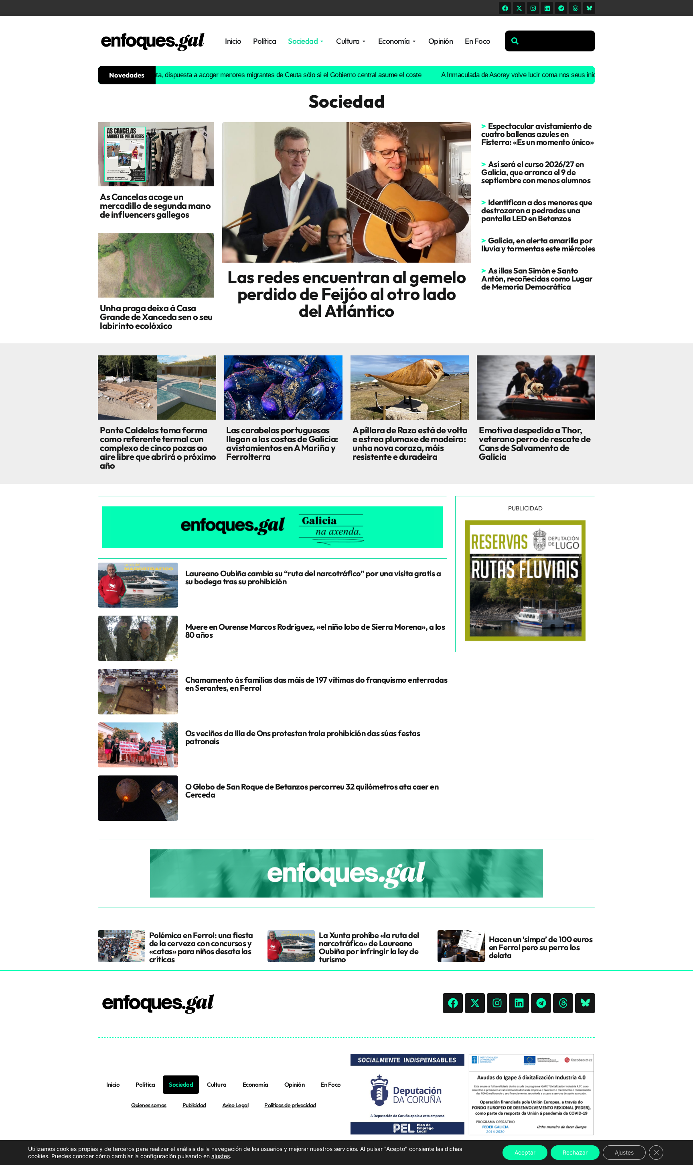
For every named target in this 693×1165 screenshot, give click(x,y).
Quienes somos (148, 1105)
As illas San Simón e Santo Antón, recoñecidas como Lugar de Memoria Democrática (537, 278)
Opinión (294, 1084)
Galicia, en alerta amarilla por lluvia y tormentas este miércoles (538, 244)
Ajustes (624, 1152)
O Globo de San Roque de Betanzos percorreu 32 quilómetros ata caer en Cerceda (312, 790)
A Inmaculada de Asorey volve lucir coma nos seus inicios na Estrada (505, 75)
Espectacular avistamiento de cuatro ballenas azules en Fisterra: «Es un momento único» (537, 134)
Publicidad (194, 1105)
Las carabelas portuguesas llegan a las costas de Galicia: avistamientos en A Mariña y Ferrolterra (282, 443)
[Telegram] (561, 8)
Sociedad (181, 1084)
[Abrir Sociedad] (322, 41)
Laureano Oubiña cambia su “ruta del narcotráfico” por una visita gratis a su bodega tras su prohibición (313, 577)
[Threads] (575, 8)
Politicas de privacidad (290, 1105)
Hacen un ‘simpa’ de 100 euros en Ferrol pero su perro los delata (541, 947)
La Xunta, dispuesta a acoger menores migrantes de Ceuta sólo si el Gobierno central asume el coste (245, 75)
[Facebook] (505, 8)
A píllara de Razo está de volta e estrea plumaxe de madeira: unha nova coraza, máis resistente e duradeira (410, 443)
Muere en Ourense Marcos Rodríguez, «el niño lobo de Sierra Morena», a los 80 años (315, 631)
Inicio (113, 1084)
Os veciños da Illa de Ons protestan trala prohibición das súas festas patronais (302, 737)
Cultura (217, 1084)
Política (145, 1084)
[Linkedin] (547, 8)
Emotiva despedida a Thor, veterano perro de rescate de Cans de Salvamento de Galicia (534, 443)
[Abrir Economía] (414, 41)
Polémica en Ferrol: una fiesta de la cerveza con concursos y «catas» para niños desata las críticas (201, 947)
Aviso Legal (235, 1105)
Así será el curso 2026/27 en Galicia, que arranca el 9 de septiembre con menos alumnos (535, 172)
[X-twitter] (519, 8)
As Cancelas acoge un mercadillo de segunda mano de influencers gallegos (155, 205)
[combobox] (550, 41)
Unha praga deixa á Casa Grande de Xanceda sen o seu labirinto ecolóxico (156, 316)
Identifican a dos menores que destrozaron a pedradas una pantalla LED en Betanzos (536, 210)
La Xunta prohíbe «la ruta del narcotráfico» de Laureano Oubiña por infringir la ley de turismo (369, 947)
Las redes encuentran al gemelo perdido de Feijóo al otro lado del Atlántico (346, 293)
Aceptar (525, 1152)
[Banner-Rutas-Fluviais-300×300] (525, 639)
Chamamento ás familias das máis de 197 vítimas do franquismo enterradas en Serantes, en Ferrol (316, 684)
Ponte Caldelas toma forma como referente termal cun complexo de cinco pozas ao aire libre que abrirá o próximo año (158, 447)
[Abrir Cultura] (364, 41)
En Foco (330, 1084)
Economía (255, 1084)
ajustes (220, 1156)
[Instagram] (533, 8)
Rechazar (575, 1152)
